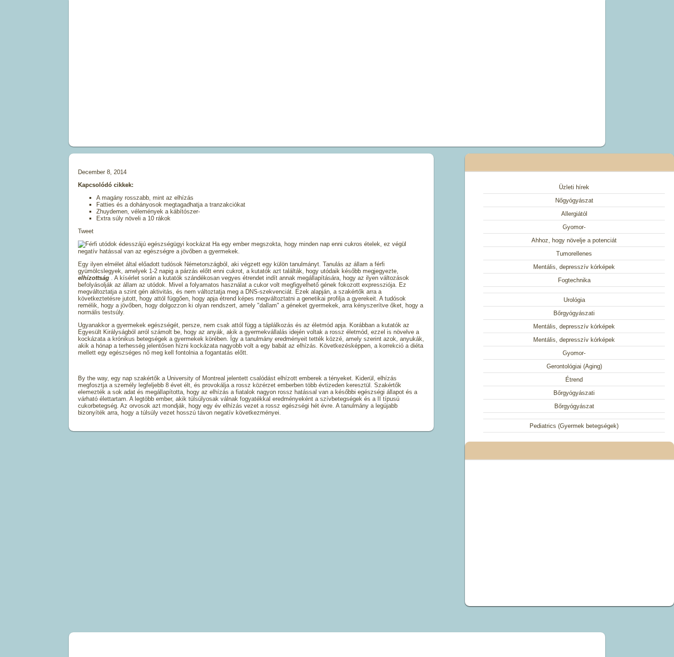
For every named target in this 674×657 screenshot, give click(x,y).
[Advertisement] (233, 73)
